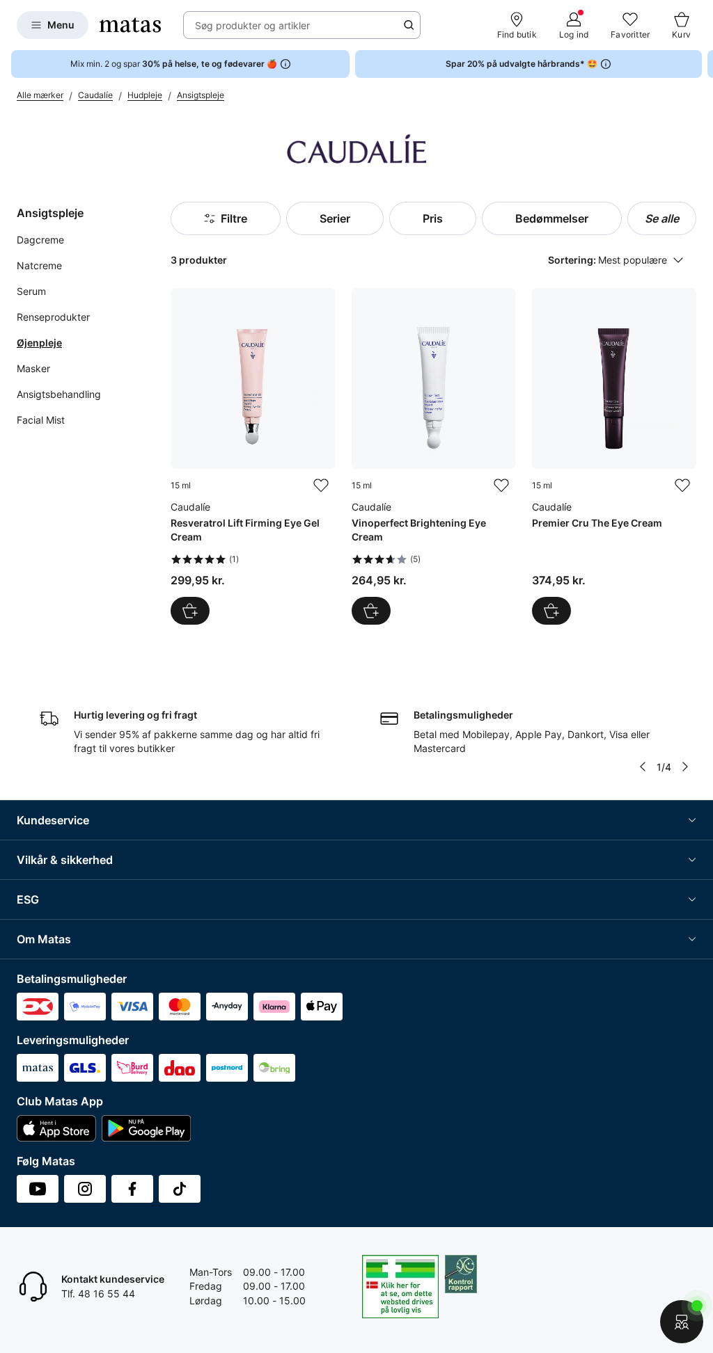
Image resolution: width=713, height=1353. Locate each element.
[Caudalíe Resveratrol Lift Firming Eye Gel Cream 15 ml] (253, 456)
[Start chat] (681, 1321)
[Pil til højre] (702, 64)
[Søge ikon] (409, 25)
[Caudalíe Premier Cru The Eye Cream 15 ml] (614, 456)
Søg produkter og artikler (252, 25)
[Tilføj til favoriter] (321, 485)
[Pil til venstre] (643, 766)
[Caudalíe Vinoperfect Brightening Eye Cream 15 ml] (434, 456)
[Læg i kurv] (190, 611)
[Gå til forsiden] (130, 25)
